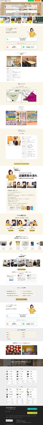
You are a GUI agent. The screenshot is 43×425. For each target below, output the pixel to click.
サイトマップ (21, 417)
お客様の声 (7, 417)
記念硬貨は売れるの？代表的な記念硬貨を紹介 (13, 353)
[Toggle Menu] (42, 0)
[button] (31, 0)
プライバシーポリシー (16, 417)
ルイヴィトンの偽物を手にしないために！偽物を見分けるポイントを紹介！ (30, 353)
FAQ (12, 417)
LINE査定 (10, 417)
